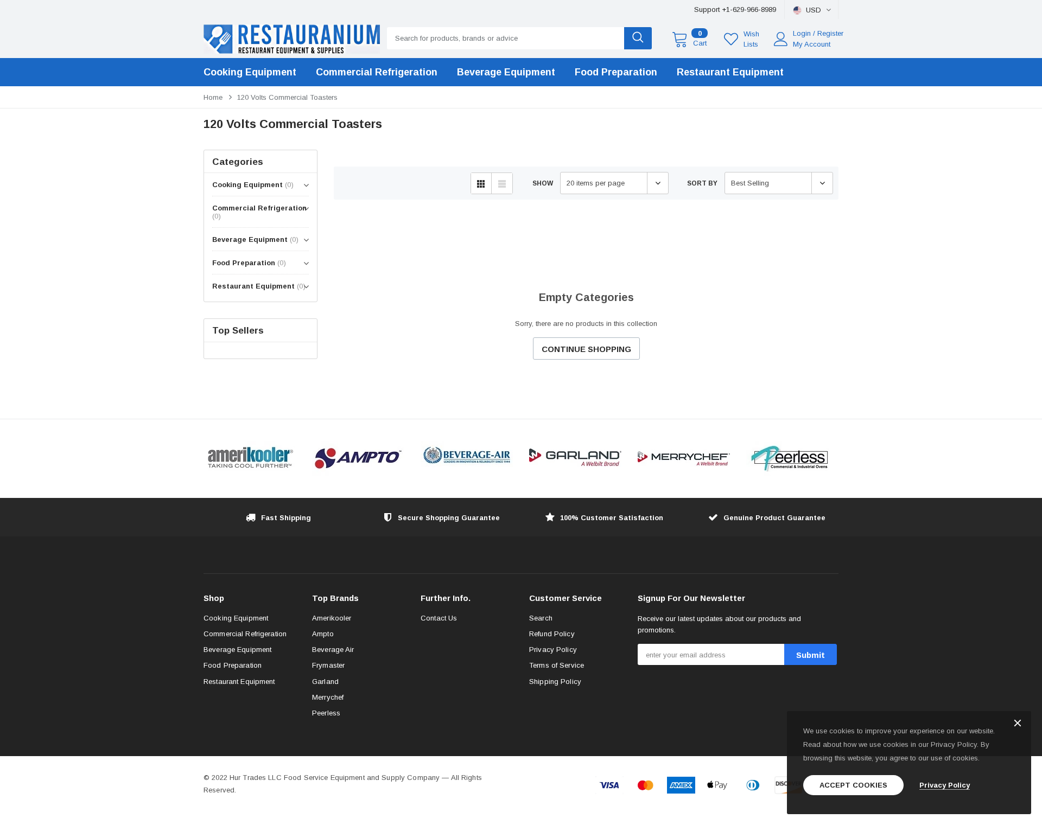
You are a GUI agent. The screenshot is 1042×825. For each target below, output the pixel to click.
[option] (249, 458)
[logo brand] (250, 458)
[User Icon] (781, 39)
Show (542, 183)
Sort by (702, 183)
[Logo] (292, 36)
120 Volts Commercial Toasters (287, 97)
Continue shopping (586, 349)
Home (213, 97)
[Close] (1017, 724)
